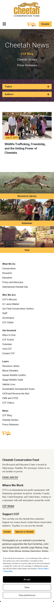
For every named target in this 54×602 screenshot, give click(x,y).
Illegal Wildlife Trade (12, 379)
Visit (27, 250)
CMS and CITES (10, 398)
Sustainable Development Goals (18, 389)
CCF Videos (8, 402)
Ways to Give (9, 335)
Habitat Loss (8, 384)
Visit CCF (7, 348)
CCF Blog (27, 53)
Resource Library (27, 196)
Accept (27, 579)
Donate (45, 24)
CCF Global (7, 322)
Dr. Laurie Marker (10, 304)
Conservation (9, 268)
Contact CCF (8, 353)
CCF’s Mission (9, 299)
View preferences (27, 595)
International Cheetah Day (15, 287)
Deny (27, 587)
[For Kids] (31, 24)
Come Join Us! (10, 477)
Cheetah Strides (27, 59)
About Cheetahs (10, 370)
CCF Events (8, 339)
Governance (8, 317)
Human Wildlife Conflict (14, 375)
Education (7, 277)
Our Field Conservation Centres (18, 308)
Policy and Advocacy (12, 282)
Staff (4, 313)
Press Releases (27, 65)
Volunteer (27, 223)
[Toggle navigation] (4, 24)
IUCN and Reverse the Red (15, 393)
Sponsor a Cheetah (24, 532)
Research (7, 273)
